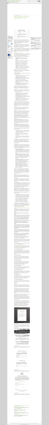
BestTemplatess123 (14, 1)
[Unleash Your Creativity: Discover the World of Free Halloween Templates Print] (16, 415)
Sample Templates (15, 423)
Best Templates (19, 423)
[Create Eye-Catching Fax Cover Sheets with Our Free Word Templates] (32, 45)
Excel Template (26, 423)
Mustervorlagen (22, 424)
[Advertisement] (24, 9)
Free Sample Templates (31, 423)
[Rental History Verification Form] (32, 48)
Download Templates (36, 423)
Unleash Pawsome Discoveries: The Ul (22, 409)
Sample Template (23, 423)
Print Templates (20, 18)
